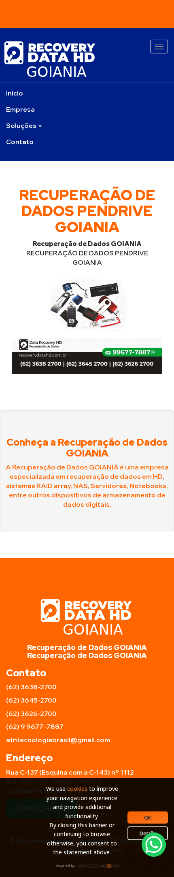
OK (147, 817)
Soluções (22, 125)
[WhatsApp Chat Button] (154, 844)
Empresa (20, 109)
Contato (20, 142)
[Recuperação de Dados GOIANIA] (87, 59)
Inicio (14, 93)
